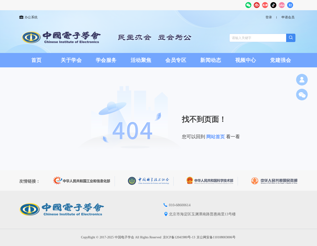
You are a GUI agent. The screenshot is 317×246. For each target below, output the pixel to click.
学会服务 (106, 60)
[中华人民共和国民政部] (274, 181)
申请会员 (287, 17)
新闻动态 (210, 60)
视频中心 (245, 60)
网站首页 (215, 136)
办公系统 (31, 17)
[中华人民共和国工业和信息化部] (84, 181)
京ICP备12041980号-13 (179, 237)
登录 (268, 17)
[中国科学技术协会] (151, 181)
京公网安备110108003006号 (216, 237)
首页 (36, 60)
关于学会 (71, 60)
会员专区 (175, 60)
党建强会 (280, 60)
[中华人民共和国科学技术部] (212, 181)
